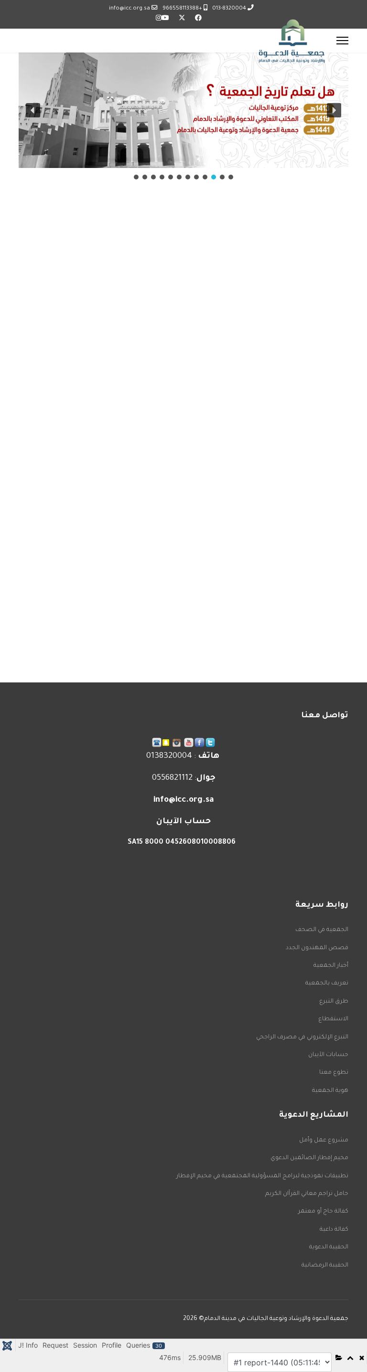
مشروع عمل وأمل (323, 1140)
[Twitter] (182, 19)
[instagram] (176, 742)
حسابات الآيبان (328, 1055)
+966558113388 (182, 8)
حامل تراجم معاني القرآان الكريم (306, 1194)
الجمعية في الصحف (321, 930)
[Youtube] (165, 19)
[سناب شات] (165, 742)
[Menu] (342, 40)
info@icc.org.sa (129, 8)
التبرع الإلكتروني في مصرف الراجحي (302, 1037)
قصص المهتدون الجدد (317, 948)
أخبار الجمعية (330, 966)
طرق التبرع (333, 1001)
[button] (33, 110)
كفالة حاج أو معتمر (323, 1211)
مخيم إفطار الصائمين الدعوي (309, 1158)
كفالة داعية (334, 1229)
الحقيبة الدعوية (328, 1247)
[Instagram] (159, 19)
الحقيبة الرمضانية (325, 1265)
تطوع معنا (333, 1072)
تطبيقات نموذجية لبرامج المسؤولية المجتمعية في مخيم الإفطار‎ (262, 1176)
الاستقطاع (333, 1019)
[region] (183, 117)
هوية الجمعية (330, 1091)
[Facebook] (198, 19)
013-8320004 (229, 8)
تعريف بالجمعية (326, 983)
